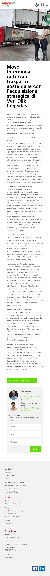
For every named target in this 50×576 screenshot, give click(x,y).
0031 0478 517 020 (12, 537)
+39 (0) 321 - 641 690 (13, 504)
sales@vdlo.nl (28, 399)
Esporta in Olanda (11, 489)
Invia (34, 449)
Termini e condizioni (15, 567)
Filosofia (8, 472)
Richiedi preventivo (12, 475)
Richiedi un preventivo (20, 380)
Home (7, 466)
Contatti (8, 478)
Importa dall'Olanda (12, 492)
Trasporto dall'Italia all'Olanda (15, 486)
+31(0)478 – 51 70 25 (31, 396)
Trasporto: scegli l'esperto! (14, 482)
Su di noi (8, 469)
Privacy (7, 567)
